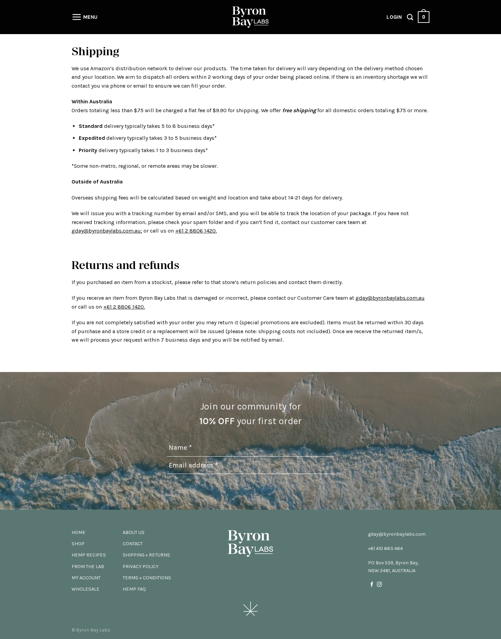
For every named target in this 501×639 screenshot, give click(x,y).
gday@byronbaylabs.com (397, 534)
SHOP (78, 544)
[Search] (410, 17)
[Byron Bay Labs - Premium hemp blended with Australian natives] (250, 17)
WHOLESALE (86, 589)
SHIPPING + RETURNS (146, 555)
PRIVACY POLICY (140, 566)
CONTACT (133, 544)
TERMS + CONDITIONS (147, 578)
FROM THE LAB (88, 566)
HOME (79, 532)
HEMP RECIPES (89, 555)
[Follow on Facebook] (372, 585)
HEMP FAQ (134, 589)
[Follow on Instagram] (379, 585)
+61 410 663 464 (385, 548)
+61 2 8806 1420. (196, 230)
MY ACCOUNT (86, 578)
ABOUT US (134, 532)
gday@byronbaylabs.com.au (390, 298)
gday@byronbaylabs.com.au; (107, 230)
